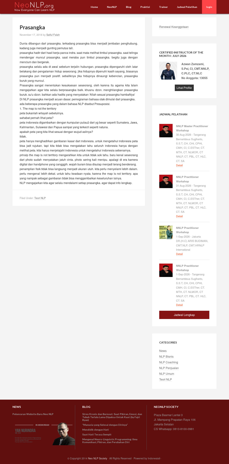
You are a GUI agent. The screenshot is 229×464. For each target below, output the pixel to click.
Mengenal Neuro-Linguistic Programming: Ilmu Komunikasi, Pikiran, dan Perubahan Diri (109, 441)
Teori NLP (40, 198)
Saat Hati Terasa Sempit (96, 434)
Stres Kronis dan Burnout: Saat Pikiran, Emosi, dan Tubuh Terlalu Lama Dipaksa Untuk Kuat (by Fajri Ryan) (112, 417)
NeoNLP (39, 6)
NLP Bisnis (166, 356)
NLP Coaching (168, 362)
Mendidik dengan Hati (95, 429)
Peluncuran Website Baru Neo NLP (33, 414)
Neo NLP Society (97, 458)
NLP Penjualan (169, 368)
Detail (179, 165)
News (163, 351)
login (209, 6)
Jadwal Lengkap (184, 315)
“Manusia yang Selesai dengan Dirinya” (105, 424)
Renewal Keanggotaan (174, 27)
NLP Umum (166, 374)
